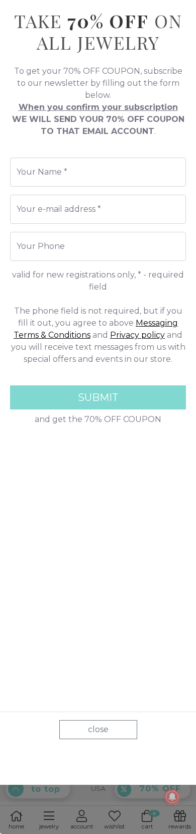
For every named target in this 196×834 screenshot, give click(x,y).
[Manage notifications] (172, 797)
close (98, 729)
